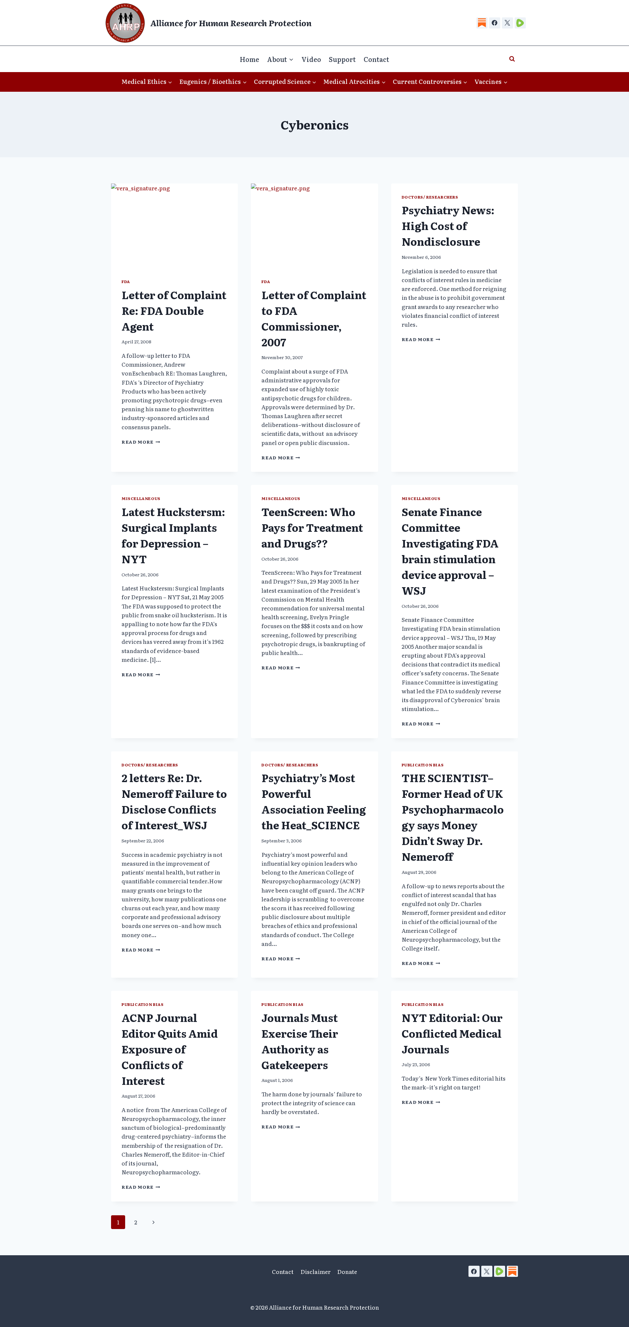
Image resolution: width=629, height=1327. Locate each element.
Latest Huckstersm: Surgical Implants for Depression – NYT (173, 535)
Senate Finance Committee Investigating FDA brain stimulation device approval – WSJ (450, 551)
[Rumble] (520, 23)
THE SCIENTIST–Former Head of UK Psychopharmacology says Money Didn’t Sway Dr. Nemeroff (453, 817)
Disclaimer (315, 1271)
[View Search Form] (512, 59)
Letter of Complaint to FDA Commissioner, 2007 (313, 318)
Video (311, 59)
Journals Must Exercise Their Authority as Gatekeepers (299, 1041)
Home (249, 59)
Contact (376, 59)
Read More (141, 441)
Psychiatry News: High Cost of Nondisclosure (448, 225)
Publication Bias (423, 765)
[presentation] (174, 225)
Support (342, 59)
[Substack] (481, 23)
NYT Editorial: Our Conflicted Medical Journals (452, 1033)
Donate (347, 1271)
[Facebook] (494, 23)
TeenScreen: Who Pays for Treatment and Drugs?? (312, 527)
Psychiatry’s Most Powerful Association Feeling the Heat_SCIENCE (313, 801)
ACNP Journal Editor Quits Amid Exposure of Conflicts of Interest (170, 1049)
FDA (126, 281)
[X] (507, 23)
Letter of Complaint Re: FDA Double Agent (174, 310)
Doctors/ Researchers (430, 197)
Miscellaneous (141, 498)
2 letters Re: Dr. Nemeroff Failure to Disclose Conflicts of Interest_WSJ (174, 801)
